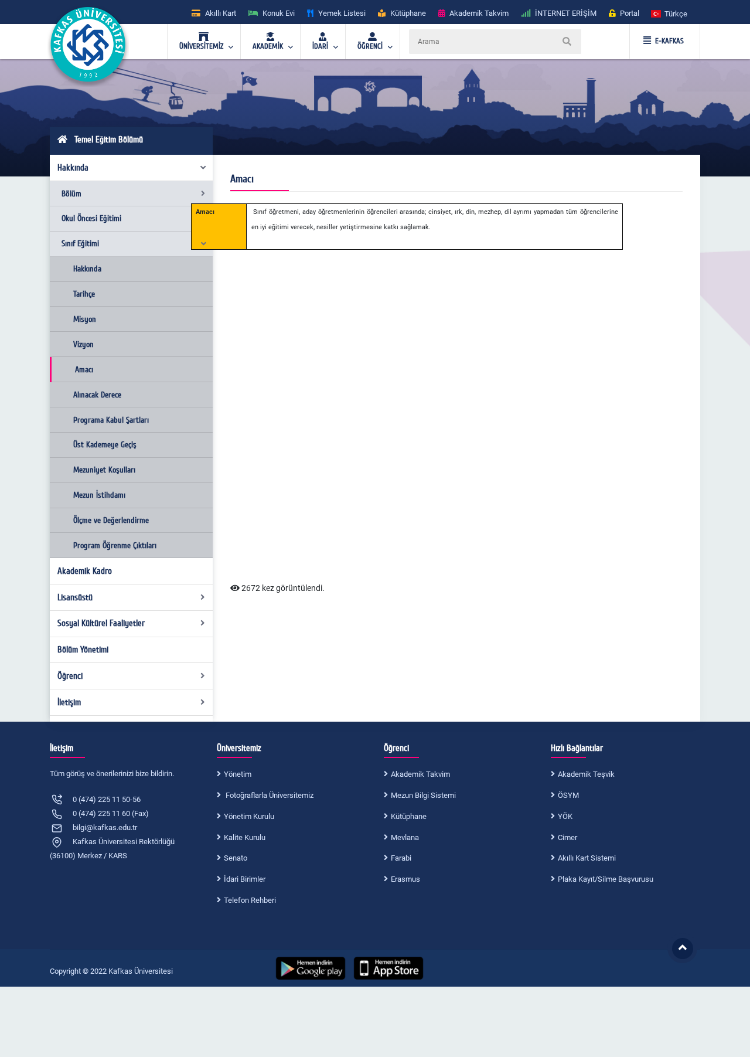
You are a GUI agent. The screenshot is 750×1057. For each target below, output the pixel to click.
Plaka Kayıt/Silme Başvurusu (605, 879)
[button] (669, 13)
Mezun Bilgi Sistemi (423, 795)
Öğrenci (70, 676)
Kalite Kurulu (244, 837)
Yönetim (237, 774)
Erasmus (405, 879)
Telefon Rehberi (250, 900)
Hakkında (72, 167)
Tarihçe (84, 294)
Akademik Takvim (420, 774)
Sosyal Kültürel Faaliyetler (101, 623)
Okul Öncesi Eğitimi (91, 218)
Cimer (567, 837)
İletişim (69, 702)
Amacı (84, 370)
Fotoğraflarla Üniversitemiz (268, 795)
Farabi (401, 858)
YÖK (565, 816)
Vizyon (83, 344)
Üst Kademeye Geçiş (105, 445)
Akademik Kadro (84, 571)
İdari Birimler (244, 879)
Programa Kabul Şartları (111, 420)
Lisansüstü (75, 597)
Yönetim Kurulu (249, 816)
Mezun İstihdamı (99, 495)
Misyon (84, 319)
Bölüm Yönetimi (82, 649)
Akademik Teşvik (586, 774)
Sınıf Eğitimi (80, 244)
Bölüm (71, 194)
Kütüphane (409, 816)
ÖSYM (568, 795)
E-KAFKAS (669, 41)
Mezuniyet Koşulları (104, 470)
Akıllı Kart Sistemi (587, 858)
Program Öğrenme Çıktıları (114, 545)
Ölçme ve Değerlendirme (111, 520)
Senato (235, 858)
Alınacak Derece (97, 395)
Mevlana (405, 837)
